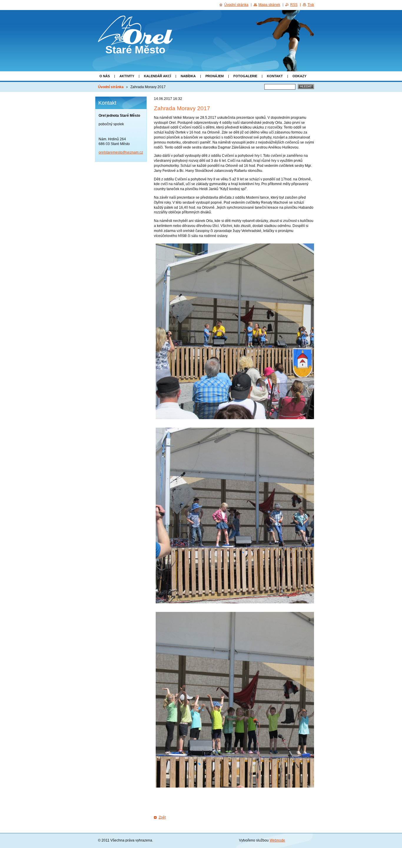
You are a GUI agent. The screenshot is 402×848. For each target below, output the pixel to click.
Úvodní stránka (111, 87)
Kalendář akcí (157, 76)
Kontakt (275, 76)
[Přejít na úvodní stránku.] (135, 40)
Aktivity (126, 76)
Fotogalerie (245, 76)
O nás (104, 76)
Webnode (277, 840)
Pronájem (214, 76)
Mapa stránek (269, 5)
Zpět (162, 817)
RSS (294, 5)
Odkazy (299, 76)
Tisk (311, 5)
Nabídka (188, 76)
